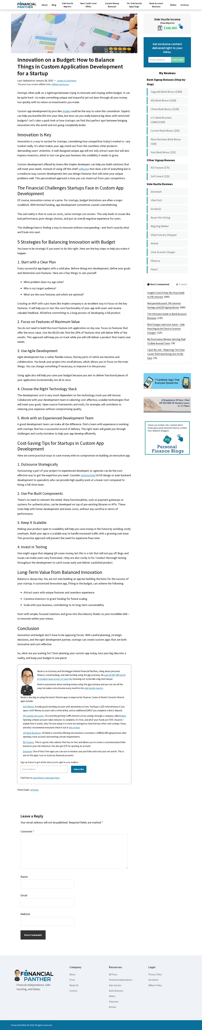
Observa (155, 261)
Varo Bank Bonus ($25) (163, 152)
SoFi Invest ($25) (160, 176)
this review (74, 727)
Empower (27, 751)
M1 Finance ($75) (160, 167)
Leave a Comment (66, 80)
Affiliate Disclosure (60, 84)
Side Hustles (115, 985)
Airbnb (154, 243)
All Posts (113, 974)
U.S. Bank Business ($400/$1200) (161, 120)
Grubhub (156, 209)
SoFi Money (28, 706)
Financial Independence (120, 979)
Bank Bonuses (116, 990)
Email (24, 895)
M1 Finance (28, 742)
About (72, 974)
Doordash (156, 191)
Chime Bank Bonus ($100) (165, 109)
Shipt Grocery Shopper (164, 235)
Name (24, 876)
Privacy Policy (155, 974)
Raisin (123, 715)
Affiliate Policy (155, 985)
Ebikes (112, 996)
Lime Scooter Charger (163, 252)
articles (34, 789)
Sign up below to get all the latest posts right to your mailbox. (50, 762)
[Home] (26, 6)
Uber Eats (156, 200)
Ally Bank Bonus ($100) (163, 100)
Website (25, 914)
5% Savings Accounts (33, 715)
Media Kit (74, 985)
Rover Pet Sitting (160, 217)
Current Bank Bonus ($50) (165, 130)
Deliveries (114, 1001)
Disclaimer (153, 979)
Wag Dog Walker (160, 226)
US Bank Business (32, 732)
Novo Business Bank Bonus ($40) (166, 142)
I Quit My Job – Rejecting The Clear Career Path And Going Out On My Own (166, 354)
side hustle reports (93, 688)
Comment (27, 831)
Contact (73, 990)
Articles (112, 1006)
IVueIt (154, 269)
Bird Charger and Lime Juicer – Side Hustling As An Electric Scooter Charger (166, 328)
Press (72, 979)
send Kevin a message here (46, 777)
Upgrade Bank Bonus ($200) (166, 91)
